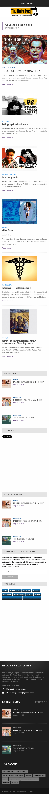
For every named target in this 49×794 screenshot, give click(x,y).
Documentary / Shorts (30, 779)
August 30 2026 (18, 384)
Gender (15, 379)
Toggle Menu (25, 3)
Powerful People (8, 67)
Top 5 (5, 590)
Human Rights (21, 771)
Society (29, 594)
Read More (6, 84)
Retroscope (7, 285)
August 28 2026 (18, 420)
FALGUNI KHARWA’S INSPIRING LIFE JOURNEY (28, 382)
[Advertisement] (24, 466)
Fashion (15, 783)
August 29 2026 (18, 402)
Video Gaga (7, 230)
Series (5, 779)
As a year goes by (10, 177)
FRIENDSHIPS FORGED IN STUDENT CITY (27, 400)
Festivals (6, 338)
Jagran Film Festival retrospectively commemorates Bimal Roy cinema (19, 342)
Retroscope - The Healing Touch (17, 287)
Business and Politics (31, 598)
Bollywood (6, 121)
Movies (5, 227)
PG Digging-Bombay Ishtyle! (15, 124)
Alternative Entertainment (13, 775)
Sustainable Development (12, 598)
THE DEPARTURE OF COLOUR (23, 417)
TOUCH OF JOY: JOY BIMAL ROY (21, 71)
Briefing (35, 590)
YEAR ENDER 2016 (15, 590)
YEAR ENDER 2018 (8, 771)
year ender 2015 (39, 775)
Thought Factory (9, 174)
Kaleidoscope (17, 397)
